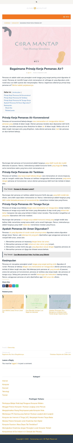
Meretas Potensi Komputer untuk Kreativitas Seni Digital (22, 421)
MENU (67, 17)
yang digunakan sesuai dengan (43, 246)
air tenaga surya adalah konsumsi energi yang (37, 219)
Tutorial (4, 395)
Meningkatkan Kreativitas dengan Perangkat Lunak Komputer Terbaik (26, 428)
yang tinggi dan (57, 165)
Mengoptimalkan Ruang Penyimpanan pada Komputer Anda (23, 410)
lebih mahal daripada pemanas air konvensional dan (20, 200)
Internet (5, 381)
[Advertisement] (36, 147)
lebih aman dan (48, 277)
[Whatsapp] (17, 285)
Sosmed (5, 388)
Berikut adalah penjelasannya (22, 85)
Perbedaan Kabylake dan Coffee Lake (60, 353)
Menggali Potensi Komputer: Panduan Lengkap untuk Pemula (23, 406)
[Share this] (3, 285)
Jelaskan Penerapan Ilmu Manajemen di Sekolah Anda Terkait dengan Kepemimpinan (58, 312)
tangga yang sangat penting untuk (44, 264)
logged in (15, 363)
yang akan (6, 215)
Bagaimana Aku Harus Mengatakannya (13, 353)
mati (57, 129)
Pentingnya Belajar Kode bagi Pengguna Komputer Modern (22, 403)
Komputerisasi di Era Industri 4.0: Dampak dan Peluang (21, 431)
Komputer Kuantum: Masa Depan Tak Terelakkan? (20, 424)
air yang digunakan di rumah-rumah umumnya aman (27, 232)
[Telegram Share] (13, 285)
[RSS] (36, 2)
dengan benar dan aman (40, 241)
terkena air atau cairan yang (38, 244)
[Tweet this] (7, 285)
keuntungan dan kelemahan (46, 274)
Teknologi (5, 391)
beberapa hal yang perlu (30, 235)
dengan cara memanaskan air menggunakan (42, 208)
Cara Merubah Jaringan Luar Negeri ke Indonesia (34, 311)
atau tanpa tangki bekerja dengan (30, 176)
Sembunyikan (17, 92)
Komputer (5, 384)
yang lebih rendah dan (61, 195)
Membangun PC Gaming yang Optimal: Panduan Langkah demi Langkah (27, 414)
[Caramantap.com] (36, 8)
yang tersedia (55, 269)
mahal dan (26, 224)
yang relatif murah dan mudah (55, 163)
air (43, 126)
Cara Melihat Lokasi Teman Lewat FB (12, 311)
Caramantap (11, 347)
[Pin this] (10, 285)
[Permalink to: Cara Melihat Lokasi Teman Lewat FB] (13, 302)
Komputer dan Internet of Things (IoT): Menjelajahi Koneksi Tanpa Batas (27, 417)
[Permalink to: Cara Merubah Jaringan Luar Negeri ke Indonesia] (36, 302)
